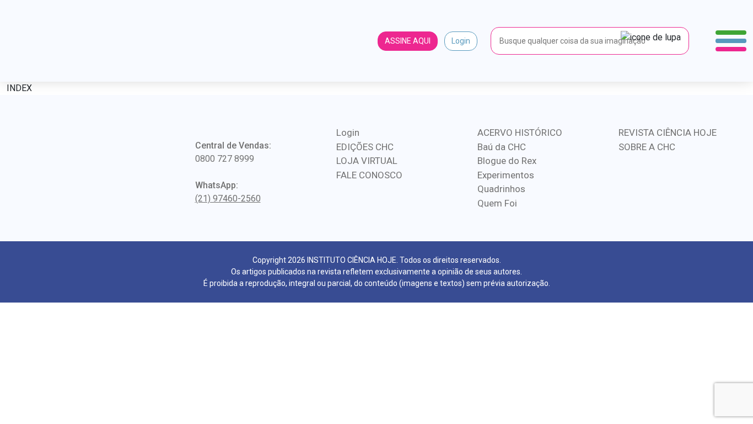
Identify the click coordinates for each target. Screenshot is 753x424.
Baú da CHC (501, 146)
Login (460, 40)
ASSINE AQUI (408, 40)
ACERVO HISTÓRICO (519, 132)
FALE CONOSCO (369, 175)
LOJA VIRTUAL (366, 160)
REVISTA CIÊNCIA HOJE (667, 132)
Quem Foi (497, 203)
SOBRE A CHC (646, 146)
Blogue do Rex (506, 160)
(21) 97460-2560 (228, 198)
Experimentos (505, 175)
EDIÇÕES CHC (365, 146)
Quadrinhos (501, 188)
